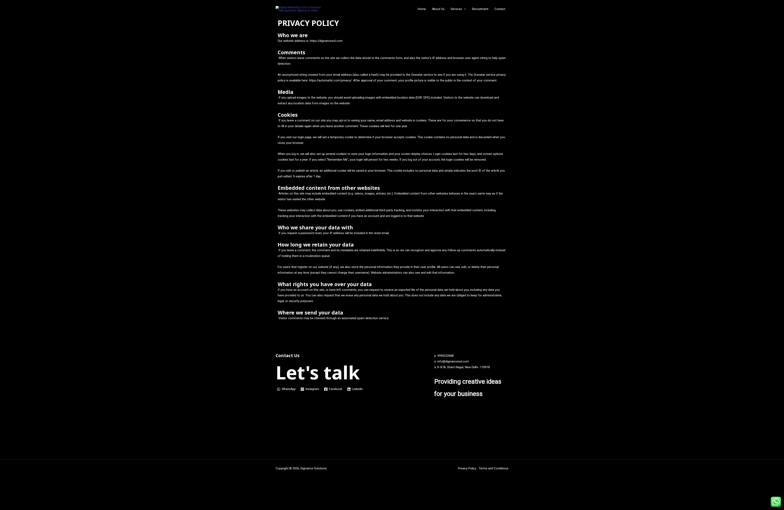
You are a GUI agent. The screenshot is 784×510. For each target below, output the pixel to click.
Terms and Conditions (493, 468)
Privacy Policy (468, 468)
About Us (438, 9)
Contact (499, 9)
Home (422, 9)
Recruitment (480, 9)
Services (456, 9)
